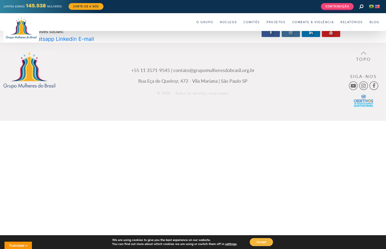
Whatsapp (41, 39)
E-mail (86, 39)
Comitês (251, 22)
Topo (363, 59)
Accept (261, 242)
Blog (374, 22)
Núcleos (228, 22)
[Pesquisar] (361, 6)
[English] (377, 6)
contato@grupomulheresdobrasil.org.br (214, 70)
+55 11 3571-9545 (150, 70)
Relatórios (351, 22)
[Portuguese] (371, 6)
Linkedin (66, 39)
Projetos (275, 22)
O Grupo (204, 22)
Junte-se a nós (86, 6)
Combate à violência (313, 22)
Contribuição (337, 6)
